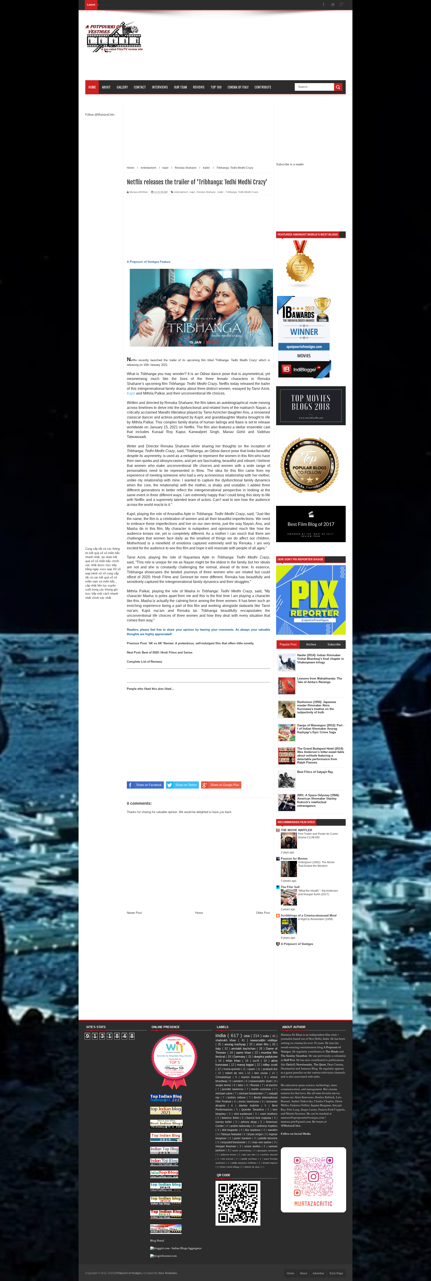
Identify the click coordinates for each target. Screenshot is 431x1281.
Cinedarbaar (224, 1077)
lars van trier (249, 1154)
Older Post (263, 912)
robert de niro (235, 1073)
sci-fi (257, 1060)
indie (266, 1036)
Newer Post (134, 912)
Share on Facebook (149, 785)
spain (252, 1069)
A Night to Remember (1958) (315, 919)
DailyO (290, 1064)
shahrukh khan (227, 1040)
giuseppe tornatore (267, 1150)
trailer (221, 192)
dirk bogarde (230, 1129)
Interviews (160, 86)
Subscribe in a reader (290, 164)
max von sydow (262, 1142)
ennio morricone (249, 1101)
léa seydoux (253, 1129)
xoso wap (106, 569)
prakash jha (270, 1069)
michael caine (224, 1093)
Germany (239, 1056)
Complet (133, 661)
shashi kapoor (270, 1163)
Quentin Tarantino (253, 1109)
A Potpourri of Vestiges (297, 944)
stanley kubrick (250, 1105)
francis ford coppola (259, 1117)
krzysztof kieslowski (234, 1142)
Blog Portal (157, 1240)
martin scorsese (261, 1089)
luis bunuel (228, 1159)
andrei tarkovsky (240, 1125)
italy (219, 1048)
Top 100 (216, 86)
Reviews (199, 86)
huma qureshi (232, 1069)
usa (247, 1036)
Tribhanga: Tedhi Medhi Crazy (242, 192)
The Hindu (332, 1051)
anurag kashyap (235, 1044)
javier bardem (243, 1138)
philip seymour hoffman (244, 1163)
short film (263, 1044)
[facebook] (323, 5)
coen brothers (268, 1113)
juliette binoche (268, 1138)
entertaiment (181, 192)
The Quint (320, 1064)
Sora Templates (167, 1273)
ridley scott (270, 1064)
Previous (133, 643)
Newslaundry (304, 1064)
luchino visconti (269, 1154)
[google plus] (341, 5)
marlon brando (251, 1077)
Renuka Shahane (206, 192)
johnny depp (249, 1121)
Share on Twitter (186, 785)
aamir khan (244, 1052)
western (238, 1081)
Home (92, 86)
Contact (140, 86)
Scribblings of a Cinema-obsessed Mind (308, 915)
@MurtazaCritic (291, 1126)
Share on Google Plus (225, 785)
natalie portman (249, 1159)
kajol (192, 192)
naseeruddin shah (261, 1081)
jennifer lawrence (233, 1089)
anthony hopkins (267, 1125)
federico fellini (231, 1117)
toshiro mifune (237, 1097)
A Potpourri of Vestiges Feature (148, 261)
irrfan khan (234, 1060)
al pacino (271, 1085)
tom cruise (261, 1073)
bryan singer (256, 1134)
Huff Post (289, 1060)
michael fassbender (251, 1093)
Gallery (122, 86)
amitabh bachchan (244, 1048)
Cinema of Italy (238, 86)
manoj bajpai (246, 1064)
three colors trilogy (230, 1167)
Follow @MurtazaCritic (100, 114)
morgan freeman (226, 1146)
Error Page (336, 1273)
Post (143, 643)
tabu (241, 1085)
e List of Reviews (150, 661)
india (221, 1035)
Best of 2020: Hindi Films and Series (167, 652)
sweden (272, 1129)
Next (130, 652)
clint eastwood (243, 1113)
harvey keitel (224, 1121)
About (106, 86)
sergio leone (224, 1085)
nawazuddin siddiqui (263, 1040)
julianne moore (229, 1154)
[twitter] (332, 5)
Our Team (180, 86)
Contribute (263, 86)
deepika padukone (265, 1056)
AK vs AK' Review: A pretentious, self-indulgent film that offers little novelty (201, 643)
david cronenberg (242, 1150)
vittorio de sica (252, 1167)
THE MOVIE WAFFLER (296, 830)
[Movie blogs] (300, 287)
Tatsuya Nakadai (231, 1134)
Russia (255, 1085)
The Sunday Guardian (294, 1056)
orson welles (253, 1146)
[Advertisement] (264, 48)
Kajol (131, 393)
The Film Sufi (290, 887)
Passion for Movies (294, 858)
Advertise (318, 1273)
